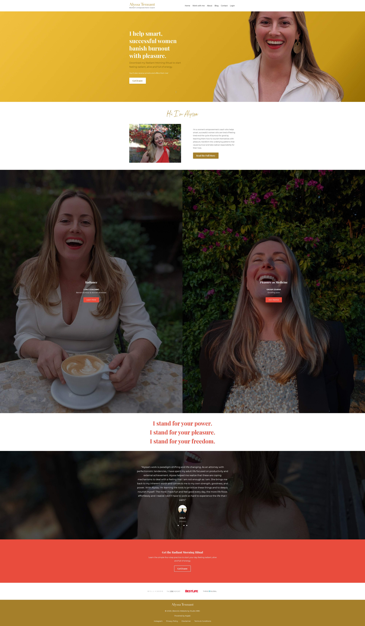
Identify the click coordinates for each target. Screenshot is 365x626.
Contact (224, 6)
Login (232, 6)
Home (187, 6)
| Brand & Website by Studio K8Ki (186, 607)
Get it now (138, 80)
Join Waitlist (274, 300)
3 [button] (183, 521)
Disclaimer (186, 617)
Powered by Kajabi (182, 612)
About (209, 6)
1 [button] (178, 521)
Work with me (198, 6)
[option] (182, 490)
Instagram (158, 617)
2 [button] (181, 521)
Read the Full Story (205, 155)
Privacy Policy (172, 617)
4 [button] (186, 521)
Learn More (91, 300)
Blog (217, 6)
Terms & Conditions (202, 617)
